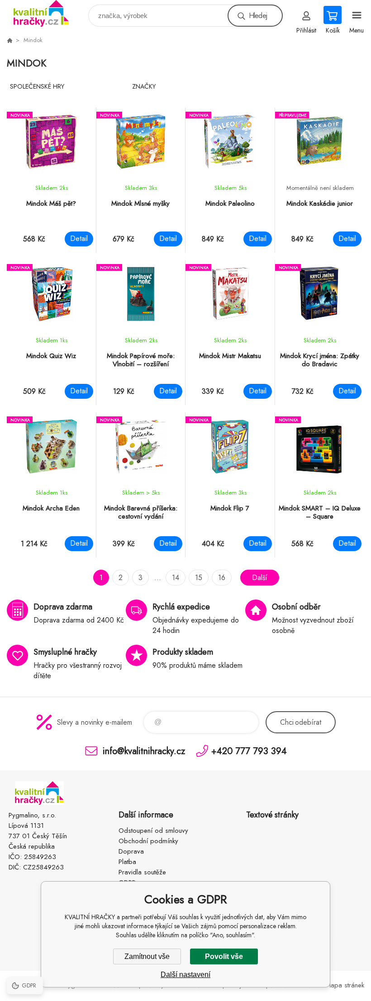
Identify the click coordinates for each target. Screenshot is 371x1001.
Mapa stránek (344, 985)
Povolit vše (224, 956)
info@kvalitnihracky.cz (144, 751)
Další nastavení (185, 974)
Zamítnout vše (147, 956)
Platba (127, 862)
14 (175, 577)
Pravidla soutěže (142, 872)
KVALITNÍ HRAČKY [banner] (47, 13)
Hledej (258, 15)
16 (221, 577)
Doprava (131, 851)
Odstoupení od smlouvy (153, 831)
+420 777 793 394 (249, 751)
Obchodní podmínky (148, 841)
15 (198, 577)
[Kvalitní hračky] (9, 40)
